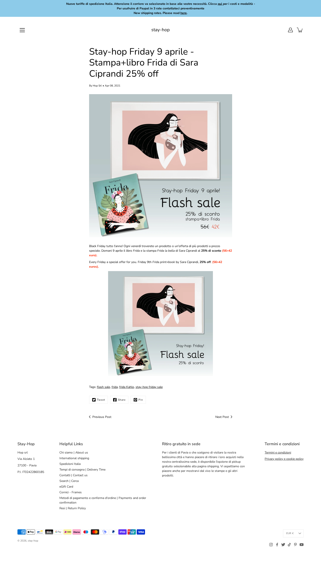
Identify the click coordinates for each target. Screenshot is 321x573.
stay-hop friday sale (149, 387)
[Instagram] (271, 544)
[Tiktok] (289, 544)
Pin (140, 400)
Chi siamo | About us (73, 452)
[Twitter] (283, 544)
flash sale (103, 387)
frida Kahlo (126, 387)
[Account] (290, 29)
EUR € (290, 533)
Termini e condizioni (278, 452)
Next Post (222, 417)
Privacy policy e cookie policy (284, 459)
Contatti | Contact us (73, 475)
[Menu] (22, 30)
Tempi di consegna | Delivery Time (82, 469)
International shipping (74, 458)
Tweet (101, 400)
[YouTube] (302, 544)
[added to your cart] (300, 29)
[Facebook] (277, 544)
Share (122, 400)
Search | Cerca (69, 481)
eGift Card (66, 487)
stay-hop (160, 30)
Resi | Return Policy (72, 508)
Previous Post (101, 417)
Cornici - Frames (70, 492)
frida (115, 387)
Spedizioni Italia (70, 464)
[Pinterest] (295, 544)
